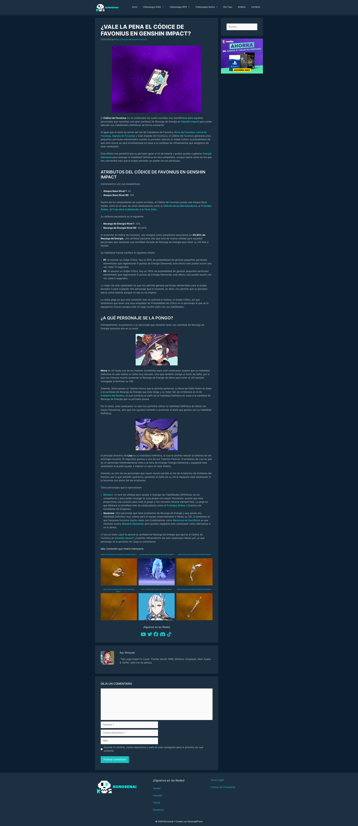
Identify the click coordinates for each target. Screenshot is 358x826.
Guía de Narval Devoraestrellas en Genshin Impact (157, 554)
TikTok (156, 802)
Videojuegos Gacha (205, 7)
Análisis (242, 7)
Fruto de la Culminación (125, 209)
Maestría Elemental (132, 523)
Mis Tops (227, 7)
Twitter (157, 788)
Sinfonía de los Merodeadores (180, 206)
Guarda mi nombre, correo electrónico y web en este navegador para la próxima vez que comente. (153, 749)
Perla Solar (150, 209)
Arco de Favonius (185, 132)
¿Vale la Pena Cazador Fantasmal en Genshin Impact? (119, 554)
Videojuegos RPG (178, 7)
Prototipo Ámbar (176, 505)
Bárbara (108, 494)
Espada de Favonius (123, 135)
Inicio (134, 7)
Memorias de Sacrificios (186, 520)
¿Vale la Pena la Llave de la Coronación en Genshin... (194, 589)
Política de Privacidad (223, 787)
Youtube (157, 795)
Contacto (255, 7)
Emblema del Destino (112, 395)
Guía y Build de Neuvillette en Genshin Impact (156, 589)
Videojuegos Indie (152, 7)
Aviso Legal (217, 780)
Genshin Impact (139, 39)
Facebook (158, 809)
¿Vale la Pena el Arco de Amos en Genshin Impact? (194, 554)
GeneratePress (195, 821)
